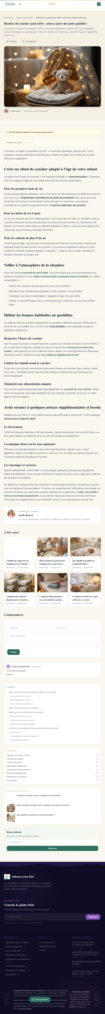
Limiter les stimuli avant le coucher (22, 720)
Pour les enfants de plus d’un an (21, 704)
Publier (13, 652)
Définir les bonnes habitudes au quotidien (26, 712)
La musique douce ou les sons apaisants (24, 736)
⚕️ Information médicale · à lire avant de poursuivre (31, 132)
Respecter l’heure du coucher (20, 716)
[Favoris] (99, 4)
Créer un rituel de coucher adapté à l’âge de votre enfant (32, 692)
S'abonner (52, 848)
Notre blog (8, 17)
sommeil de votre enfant (77, 389)
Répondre (9, 674)
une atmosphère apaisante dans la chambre (64, 276)
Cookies (97, 992)
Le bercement (15, 732)
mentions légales (25, 1009)
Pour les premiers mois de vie (20, 696)
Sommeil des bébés (24, 17)
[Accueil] (52, 4)
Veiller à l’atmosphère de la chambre (24, 708)
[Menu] (20, 4)
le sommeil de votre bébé (34, 272)
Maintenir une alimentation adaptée (22, 724)
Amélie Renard (15, 111)
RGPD (96, 995)
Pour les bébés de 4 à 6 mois (20, 700)
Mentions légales (97, 999)
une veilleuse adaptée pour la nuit (60, 354)
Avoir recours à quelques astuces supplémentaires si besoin (33, 728)
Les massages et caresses (19, 740)
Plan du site (97, 1004)
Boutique (11, 4)
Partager (13, 41)
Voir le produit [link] (41, 999)
